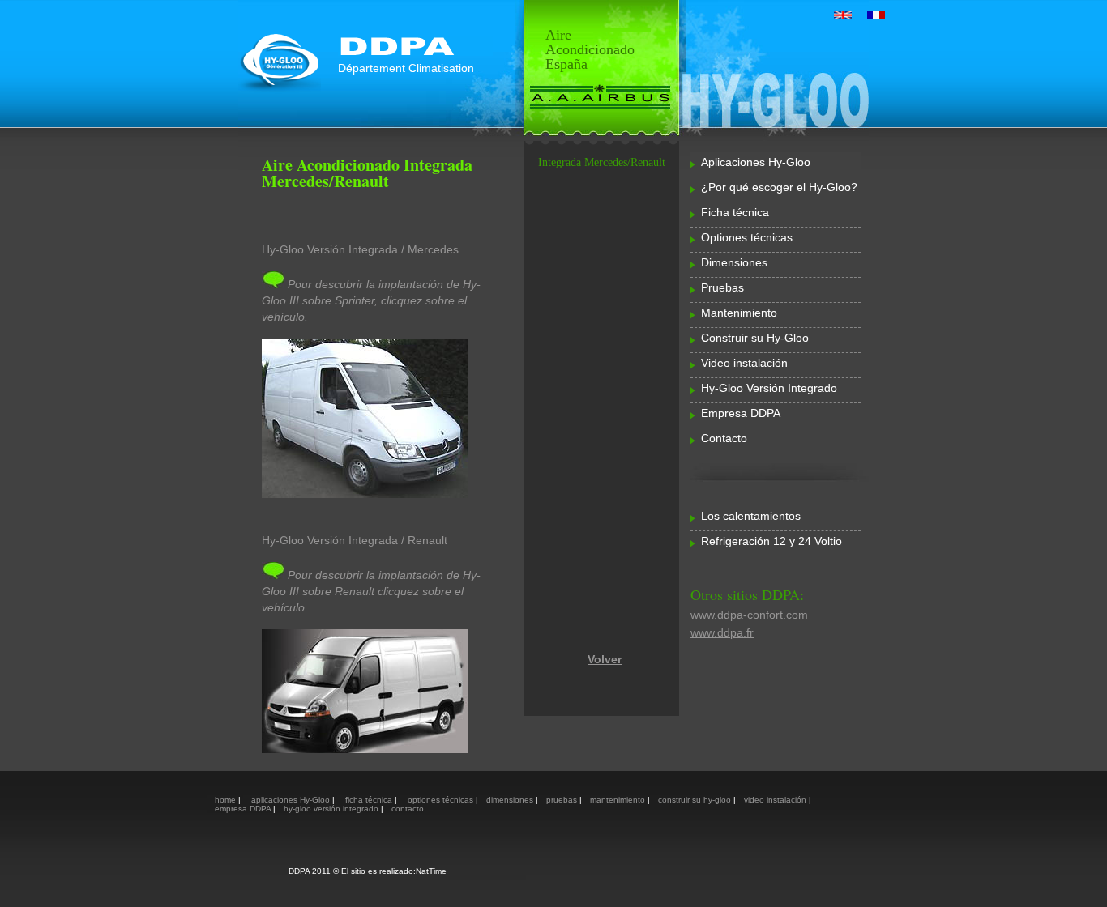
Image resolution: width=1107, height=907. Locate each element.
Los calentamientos (751, 515)
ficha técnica (370, 799)
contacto (407, 808)
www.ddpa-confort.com (749, 614)
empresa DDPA (244, 808)
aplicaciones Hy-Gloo (290, 799)
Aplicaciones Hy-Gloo (755, 161)
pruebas (562, 799)
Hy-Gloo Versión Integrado (769, 387)
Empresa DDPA (740, 413)
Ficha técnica (735, 212)
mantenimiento (619, 799)
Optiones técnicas (747, 237)
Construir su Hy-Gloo (755, 337)
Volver (605, 659)
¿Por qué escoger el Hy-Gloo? (779, 187)
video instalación (776, 799)
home (226, 799)
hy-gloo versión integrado (332, 808)
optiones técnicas (440, 799)
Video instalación (744, 362)
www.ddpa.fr (722, 632)
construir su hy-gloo (695, 799)
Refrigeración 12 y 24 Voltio (771, 540)
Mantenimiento (739, 312)
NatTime (431, 871)
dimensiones (511, 799)
